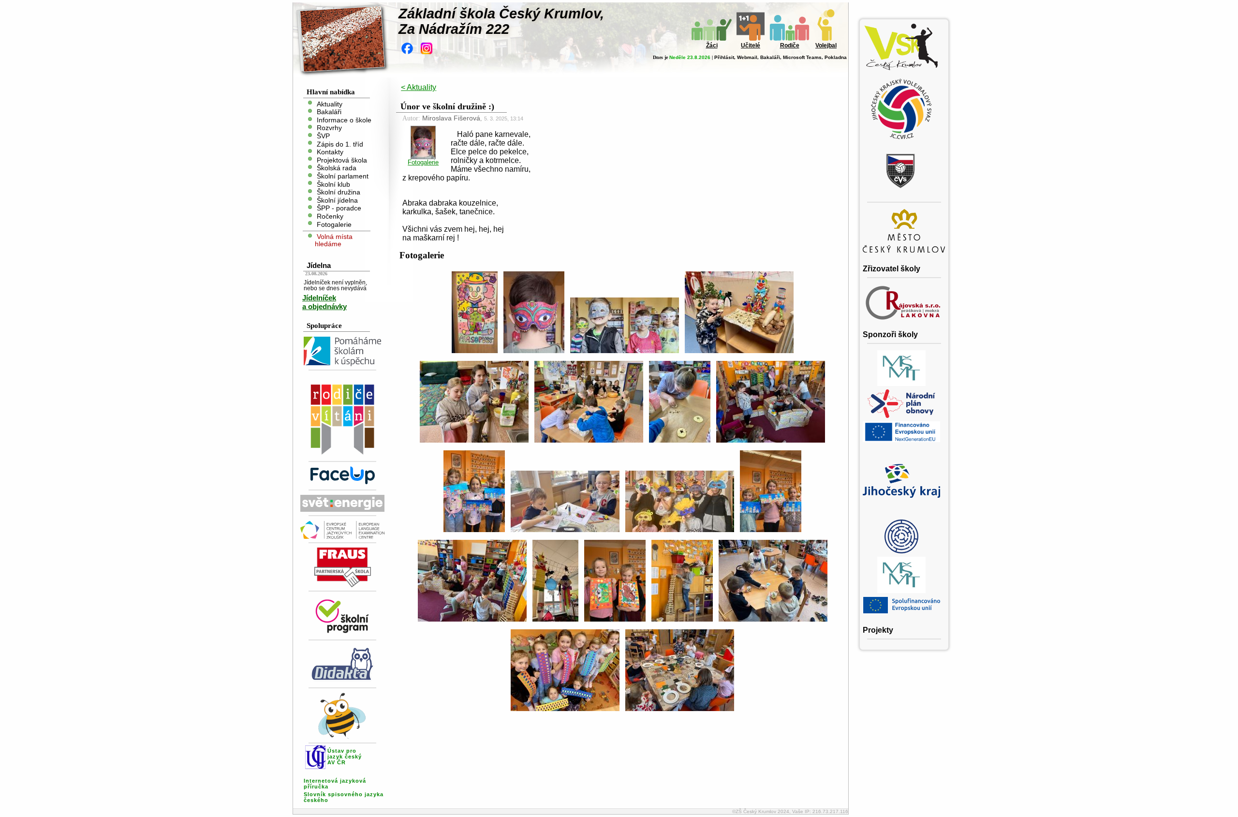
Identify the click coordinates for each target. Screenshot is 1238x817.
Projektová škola (342, 159)
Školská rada (336, 168)
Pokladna (836, 57)
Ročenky (330, 216)
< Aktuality (418, 87)
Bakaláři (770, 57)
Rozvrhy (329, 128)
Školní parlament (342, 176)
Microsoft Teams (802, 57)
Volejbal (826, 45)
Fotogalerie (334, 224)
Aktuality (329, 103)
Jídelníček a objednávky (324, 302)
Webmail (747, 57)
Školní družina (338, 192)
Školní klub (333, 184)
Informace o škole (344, 119)
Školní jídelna (337, 200)
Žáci (712, 45)
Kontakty (330, 152)
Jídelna (319, 265)
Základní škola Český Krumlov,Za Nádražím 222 (501, 21)
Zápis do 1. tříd (340, 144)
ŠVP (323, 136)
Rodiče (789, 45)
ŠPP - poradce (339, 208)
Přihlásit (724, 57)
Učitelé (750, 45)
